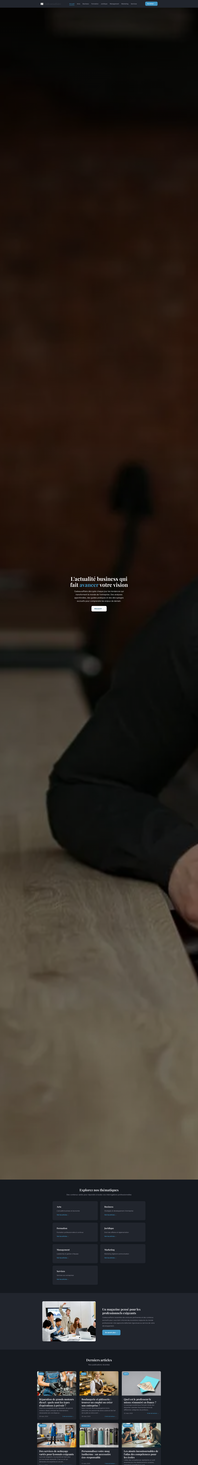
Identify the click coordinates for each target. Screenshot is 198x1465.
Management (114, 4)
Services (134, 4)
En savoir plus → (111, 1332)
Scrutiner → (151, 4)
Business (86, 4)
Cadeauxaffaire (50, 3)
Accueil (71, 4)
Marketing (124, 4)
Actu (78, 4)
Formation (94, 4)
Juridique (104, 4)
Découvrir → (99, 609)
